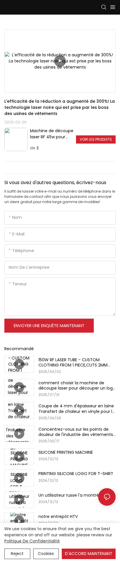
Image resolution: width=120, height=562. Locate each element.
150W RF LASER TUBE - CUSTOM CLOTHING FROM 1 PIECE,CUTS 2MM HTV (72, 362)
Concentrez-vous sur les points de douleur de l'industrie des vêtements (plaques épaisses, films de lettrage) (75, 432)
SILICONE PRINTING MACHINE (65, 452)
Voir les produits (96, 139)
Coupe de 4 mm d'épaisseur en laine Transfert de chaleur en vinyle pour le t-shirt (76, 408)
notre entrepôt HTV (58, 516)
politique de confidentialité (32, 541)
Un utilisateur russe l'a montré (68, 495)
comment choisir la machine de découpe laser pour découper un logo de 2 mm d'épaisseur (76, 385)
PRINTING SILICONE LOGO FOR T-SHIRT (75, 473)
